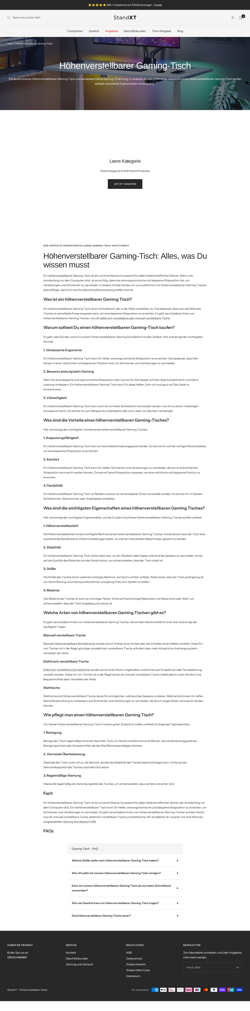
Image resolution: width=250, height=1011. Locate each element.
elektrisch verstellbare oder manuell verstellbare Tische (135, 318)
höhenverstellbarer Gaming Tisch (69, 275)
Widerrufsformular (138, 970)
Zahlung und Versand (79, 964)
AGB (129, 952)
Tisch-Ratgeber (161, 31)
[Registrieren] (237, 967)
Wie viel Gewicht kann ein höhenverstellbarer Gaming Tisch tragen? (115, 903)
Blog (180, 31)
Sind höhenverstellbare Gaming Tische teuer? (101, 915)
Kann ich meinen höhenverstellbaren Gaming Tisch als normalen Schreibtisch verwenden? (121, 888)
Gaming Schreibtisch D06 (79, 821)
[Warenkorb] (241, 17)
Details (158, 5)
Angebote (111, 31)
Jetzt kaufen (125, 183)
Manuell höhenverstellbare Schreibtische (69, 643)
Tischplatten (75, 31)
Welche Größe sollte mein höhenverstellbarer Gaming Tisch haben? (115, 860)
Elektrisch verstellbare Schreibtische (66, 670)
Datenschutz (134, 958)
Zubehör (94, 31)
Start (10, 43)
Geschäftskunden (135, 31)
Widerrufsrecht (136, 964)
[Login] (232, 17)
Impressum (133, 976)
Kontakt (71, 952)
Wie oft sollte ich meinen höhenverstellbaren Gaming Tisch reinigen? (116, 873)
